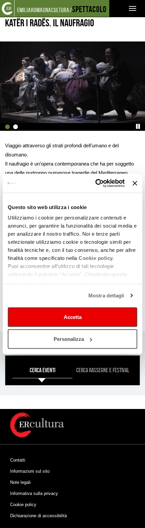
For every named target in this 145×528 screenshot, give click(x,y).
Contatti (17, 460)
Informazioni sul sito (30, 471)
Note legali (20, 482)
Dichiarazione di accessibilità (38, 515)
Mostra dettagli (106, 295)
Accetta (73, 317)
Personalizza (69, 339)
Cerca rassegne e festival (102, 370)
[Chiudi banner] (135, 183)
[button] (138, 126)
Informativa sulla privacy (34, 493)
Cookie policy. (96, 258)
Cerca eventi (42, 370)
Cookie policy (23, 504)
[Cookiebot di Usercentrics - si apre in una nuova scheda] (95, 183)
